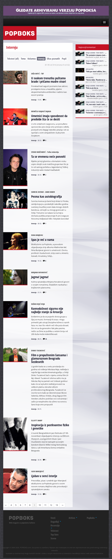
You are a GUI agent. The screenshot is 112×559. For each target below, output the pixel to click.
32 (46, 339)
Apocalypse (89, 69)
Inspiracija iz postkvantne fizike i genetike (50, 426)
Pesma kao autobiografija (46, 196)
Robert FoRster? (91, 63)
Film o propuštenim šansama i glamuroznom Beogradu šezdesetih (49, 358)
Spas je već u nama (42, 240)
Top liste (54, 534)
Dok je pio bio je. (92, 88)
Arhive (72, 517)
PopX (64, 58)
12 (51, 505)
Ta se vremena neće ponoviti (48, 156)
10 (40, 505)
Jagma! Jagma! (40, 277)
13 (57, 505)
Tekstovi (54, 530)
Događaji (55, 521)
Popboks (91, 517)
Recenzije (55, 525)
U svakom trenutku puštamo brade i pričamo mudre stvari (48, 80)
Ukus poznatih (53, 58)
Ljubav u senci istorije (44, 476)
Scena (53, 538)
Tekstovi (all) (13, 58)
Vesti (53, 517)
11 (45, 505)
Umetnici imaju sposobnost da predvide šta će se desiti (49, 117)
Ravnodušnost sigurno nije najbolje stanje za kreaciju (47, 310)
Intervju (41, 58)
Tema (23, 58)
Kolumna (32, 58)
